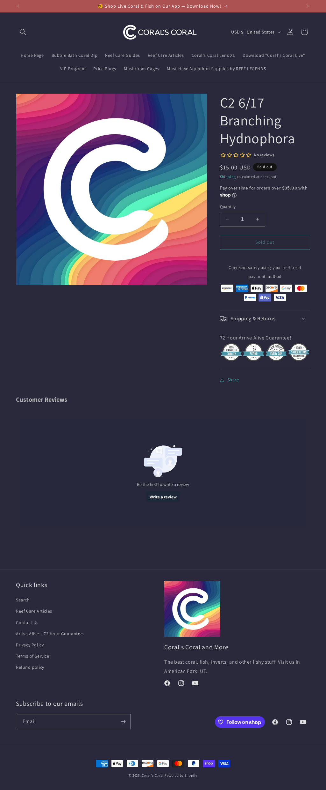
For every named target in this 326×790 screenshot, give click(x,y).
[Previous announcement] (18, 6)
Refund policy (30, 667)
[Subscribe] (123, 721)
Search (23, 600)
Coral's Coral (153, 775)
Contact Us (27, 622)
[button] (23, 32)
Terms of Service (32, 656)
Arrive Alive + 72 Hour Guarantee (49, 634)
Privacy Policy (30, 645)
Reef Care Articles (34, 611)
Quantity (228, 206)
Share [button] (233, 380)
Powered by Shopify (181, 775)
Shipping (228, 176)
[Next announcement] (308, 6)
